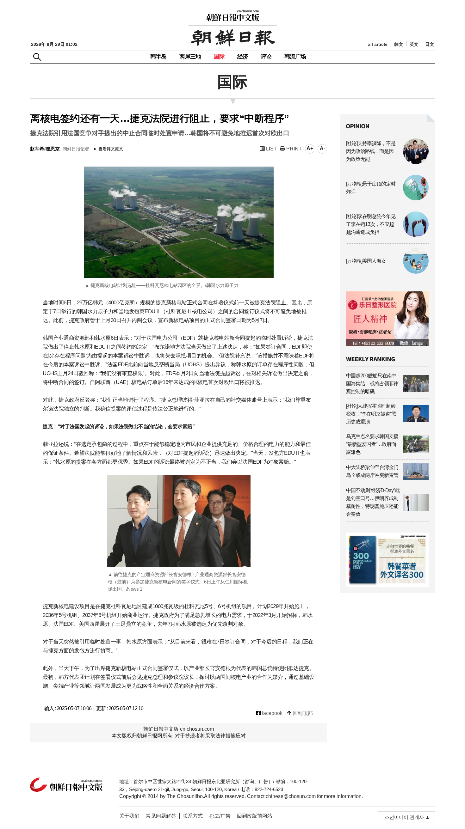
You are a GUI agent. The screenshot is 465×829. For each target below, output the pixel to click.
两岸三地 (190, 56)
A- (322, 148)
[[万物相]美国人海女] (387, 272)
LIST (271, 148)
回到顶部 (302, 713)
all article (378, 44)
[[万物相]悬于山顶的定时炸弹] (387, 198)
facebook (271, 713)
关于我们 (129, 816)
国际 (219, 56)
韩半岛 (158, 56)
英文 (414, 44)
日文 (429, 44)
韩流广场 (295, 56)
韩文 (398, 44)
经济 (242, 56)
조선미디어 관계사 (404, 817)
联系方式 (193, 816)
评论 (266, 56)
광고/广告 (220, 816)
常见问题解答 (161, 816)
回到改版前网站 (254, 816)
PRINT (293, 148)
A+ (310, 148)
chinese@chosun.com (291, 796)
